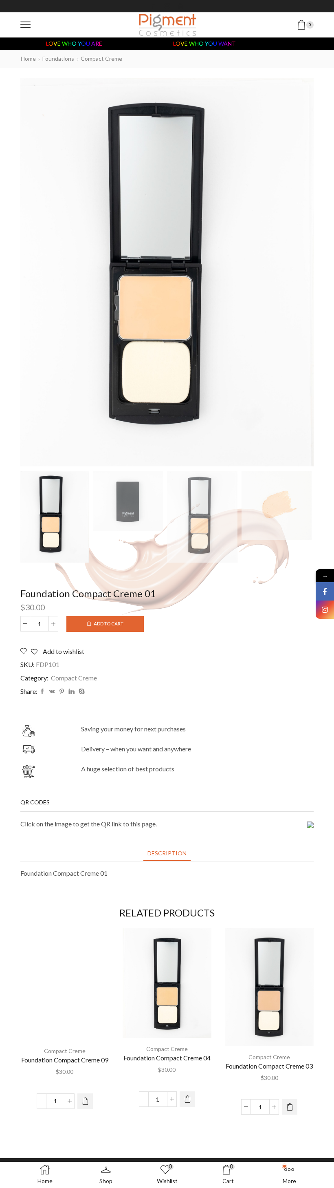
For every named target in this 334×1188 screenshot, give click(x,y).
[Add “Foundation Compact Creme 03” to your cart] (289, 1107)
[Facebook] (153, 6)
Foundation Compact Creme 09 (64, 1060)
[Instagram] (167, 6)
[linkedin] (71, 691)
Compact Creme (101, 58)
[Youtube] (181, 6)
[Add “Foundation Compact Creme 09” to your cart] (85, 1101)
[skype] (81, 691)
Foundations (58, 58)
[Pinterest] (61, 691)
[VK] (52, 691)
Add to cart (108, 623)
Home (28, 58)
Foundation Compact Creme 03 (269, 1066)
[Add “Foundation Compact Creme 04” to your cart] (187, 1099)
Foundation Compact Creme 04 (167, 1058)
